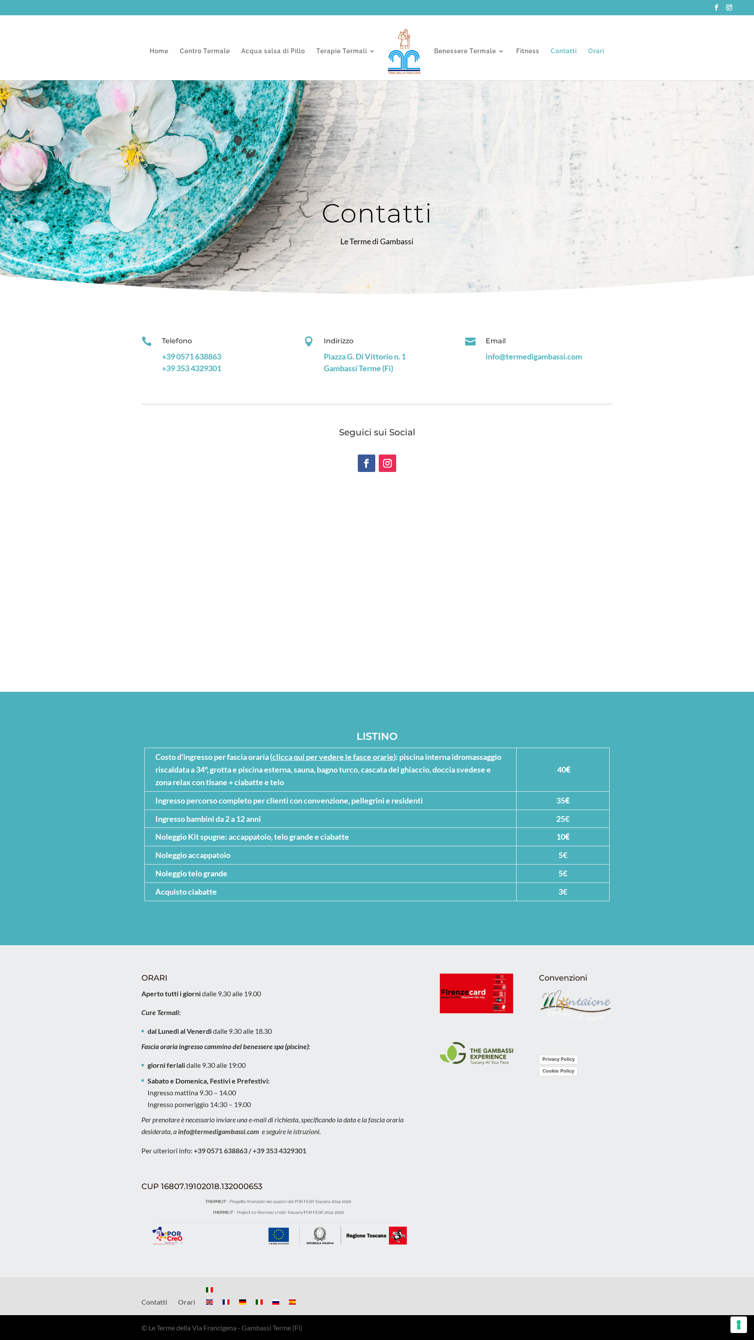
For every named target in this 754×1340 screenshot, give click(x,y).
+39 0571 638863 (191, 356)
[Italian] (209, 1289)
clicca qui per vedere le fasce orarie (333, 757)
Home (159, 51)
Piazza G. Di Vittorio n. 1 (365, 356)
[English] (209, 1302)
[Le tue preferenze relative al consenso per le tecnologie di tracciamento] (738, 1324)
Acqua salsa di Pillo (273, 51)
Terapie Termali (341, 51)
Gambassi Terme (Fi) (358, 368)
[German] (242, 1302)
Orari (596, 51)
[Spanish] (292, 1302)
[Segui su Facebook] (366, 463)
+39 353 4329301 (191, 368)
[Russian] (275, 1302)
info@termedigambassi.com (534, 356)
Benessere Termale (465, 51)
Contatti (564, 51)
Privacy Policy (558, 1059)
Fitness (527, 51)
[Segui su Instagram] (387, 463)
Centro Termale (205, 51)
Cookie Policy (558, 1071)
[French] (226, 1302)
